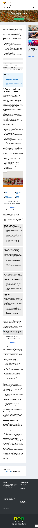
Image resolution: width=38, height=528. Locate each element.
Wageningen (7, 193)
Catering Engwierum (6, 508)
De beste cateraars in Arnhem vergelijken (12, 79)
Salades (21, 491)
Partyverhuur (19, 5)
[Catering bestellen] (8, 2)
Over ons (16, 523)
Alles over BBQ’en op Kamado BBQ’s (8, 497)
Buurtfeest (18, 196)
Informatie (25, 5)
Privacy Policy (24, 523)
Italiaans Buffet (22, 487)
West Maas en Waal (8, 197)
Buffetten (5, 5)
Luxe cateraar (18, 195)
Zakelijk (17, 197)
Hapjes (10, 5)
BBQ (14, 5)
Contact (13, 523)
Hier (11, 332)
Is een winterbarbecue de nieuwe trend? (9, 498)
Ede (6, 192)
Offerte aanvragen (7, 7)
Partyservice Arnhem (9, 80)
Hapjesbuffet (18, 192)
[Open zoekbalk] (33, 7)
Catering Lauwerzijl (6, 510)
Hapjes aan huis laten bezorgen (11, 78)
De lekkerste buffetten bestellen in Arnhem (13, 77)
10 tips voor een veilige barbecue (8, 499)
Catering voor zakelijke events (11, 82)
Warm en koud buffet (23, 484)
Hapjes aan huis (22, 488)
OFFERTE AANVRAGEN (19, 19)
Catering (16, 521)
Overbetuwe (7, 196)
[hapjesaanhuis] (33, 30)
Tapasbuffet (22, 490)
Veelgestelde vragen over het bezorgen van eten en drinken (14, 84)
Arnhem (11, 61)
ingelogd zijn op (8, 471)
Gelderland (11, 59)
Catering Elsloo (5, 507)
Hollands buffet (22, 485)
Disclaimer (19, 523)
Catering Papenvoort (6, 505)
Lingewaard (7, 195)
